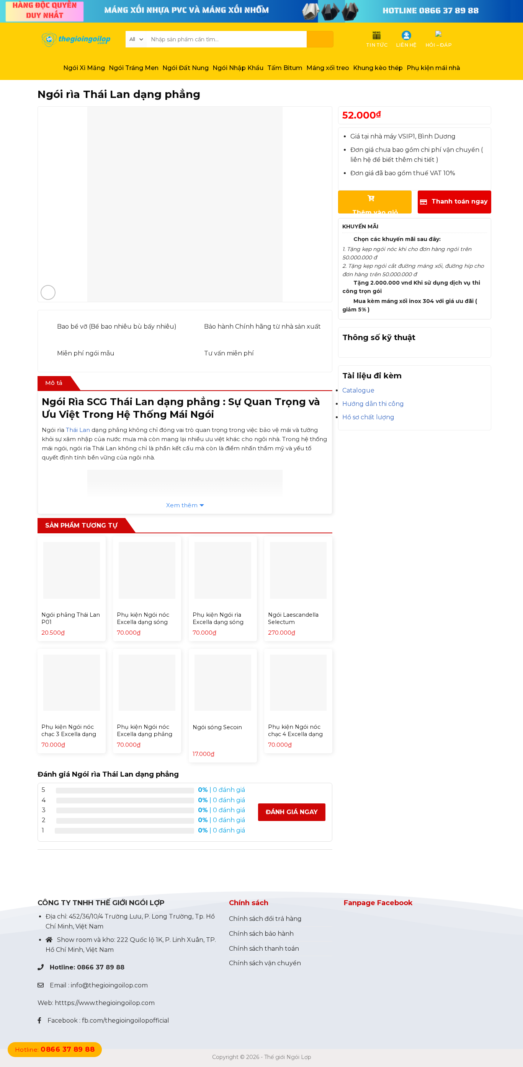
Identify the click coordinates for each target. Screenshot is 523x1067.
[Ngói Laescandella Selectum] (298, 570)
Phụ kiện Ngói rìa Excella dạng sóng (218, 618)
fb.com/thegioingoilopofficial (125, 1020)
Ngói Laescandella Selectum (293, 618)
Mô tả (54, 382)
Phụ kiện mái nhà (433, 68)
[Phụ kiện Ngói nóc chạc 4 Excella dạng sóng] (298, 683)
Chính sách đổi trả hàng (265, 918)
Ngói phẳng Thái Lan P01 (70, 618)
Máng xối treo (327, 68)
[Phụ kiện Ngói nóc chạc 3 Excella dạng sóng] (71, 683)
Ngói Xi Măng (84, 68)
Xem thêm (182, 505)
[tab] (54, 383)
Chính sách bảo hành (261, 933)
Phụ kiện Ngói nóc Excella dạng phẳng (144, 730)
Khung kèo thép (378, 68)
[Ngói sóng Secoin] (222, 683)
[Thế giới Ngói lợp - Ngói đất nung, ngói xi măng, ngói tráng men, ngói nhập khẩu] (76, 39)
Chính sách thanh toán (264, 948)
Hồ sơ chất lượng (368, 417)
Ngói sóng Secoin (217, 727)
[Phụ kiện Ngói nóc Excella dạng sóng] (147, 570)
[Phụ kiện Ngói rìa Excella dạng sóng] (222, 570)
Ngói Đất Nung (185, 68)
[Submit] (320, 39)
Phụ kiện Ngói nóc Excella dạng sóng (143, 618)
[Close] (7, 872)
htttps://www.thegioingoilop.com (105, 1003)
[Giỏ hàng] (464, 39)
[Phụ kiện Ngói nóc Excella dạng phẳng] (147, 683)
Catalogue (358, 390)
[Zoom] (48, 292)
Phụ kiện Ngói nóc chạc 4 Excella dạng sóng (295, 733)
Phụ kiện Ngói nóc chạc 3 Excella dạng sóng (68, 733)
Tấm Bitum (284, 68)
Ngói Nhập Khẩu (237, 68)
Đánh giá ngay (292, 812)
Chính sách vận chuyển (265, 963)
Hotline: (55, 1049)
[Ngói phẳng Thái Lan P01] (71, 570)
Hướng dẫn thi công (373, 403)
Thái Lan (78, 429)
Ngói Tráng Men (134, 68)
